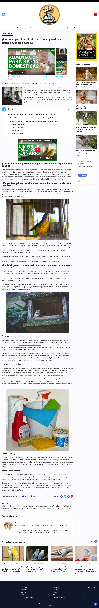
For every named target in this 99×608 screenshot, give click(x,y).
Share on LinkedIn (53, 83)
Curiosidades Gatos (49, 28)
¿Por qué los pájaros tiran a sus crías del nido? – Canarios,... (37, 569)
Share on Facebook (47, 83)
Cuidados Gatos (20, 28)
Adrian (6, 83)
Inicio (22, 594)
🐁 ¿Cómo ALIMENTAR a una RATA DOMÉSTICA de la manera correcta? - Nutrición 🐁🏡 (31, 51)
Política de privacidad (27, 597)
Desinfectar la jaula (17, 130)
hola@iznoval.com (92, 591)
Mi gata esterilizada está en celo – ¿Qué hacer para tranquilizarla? (86, 84)
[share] (52, 50)
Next (95, 541)
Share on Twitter (50, 83)
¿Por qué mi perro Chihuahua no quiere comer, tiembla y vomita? (86, 129)
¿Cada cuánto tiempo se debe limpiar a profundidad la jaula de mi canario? (33, 114)
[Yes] (24, 496)
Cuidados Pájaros (7, 34)
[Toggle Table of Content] (68, 109)
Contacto (24, 589)
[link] (10, 50)
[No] (33, 496)
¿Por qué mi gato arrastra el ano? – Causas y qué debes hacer (85, 153)
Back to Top (95, 604)
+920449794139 (91, 587)
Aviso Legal (24, 587)
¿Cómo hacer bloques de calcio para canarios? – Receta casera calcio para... (12, 570)
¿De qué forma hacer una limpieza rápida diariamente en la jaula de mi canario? (35, 118)
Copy (9, 511)
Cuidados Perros (35, 28)
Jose (5, 564)
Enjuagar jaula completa (17, 124)
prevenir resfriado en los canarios (30, 345)
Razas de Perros (79, 28)
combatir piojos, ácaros (49, 460)
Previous (91, 541)
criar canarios (10, 170)
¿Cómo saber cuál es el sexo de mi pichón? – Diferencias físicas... (60, 569)
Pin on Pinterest (55, 83)
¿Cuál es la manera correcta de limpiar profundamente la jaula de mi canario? (35, 121)
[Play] (61, 63)
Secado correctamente (18, 133)
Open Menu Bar (3, 14)
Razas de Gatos (64, 28)
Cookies (23, 592)
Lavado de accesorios (18, 127)
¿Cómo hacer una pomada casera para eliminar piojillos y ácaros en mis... (85, 570)
